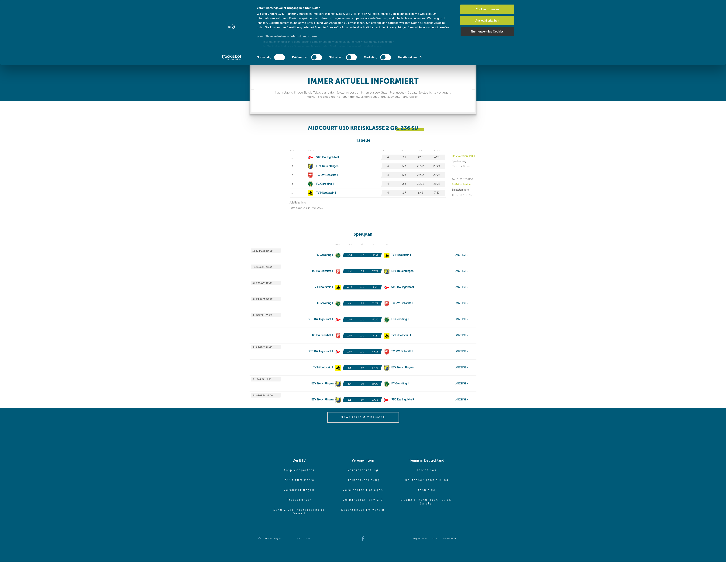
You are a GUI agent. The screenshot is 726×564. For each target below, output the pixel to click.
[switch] (316, 57)
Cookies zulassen (487, 9)
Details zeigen (407, 57)
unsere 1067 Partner (282, 13)
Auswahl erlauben (487, 20)
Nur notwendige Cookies (487, 31)
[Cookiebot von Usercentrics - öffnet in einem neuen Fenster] (231, 57)
